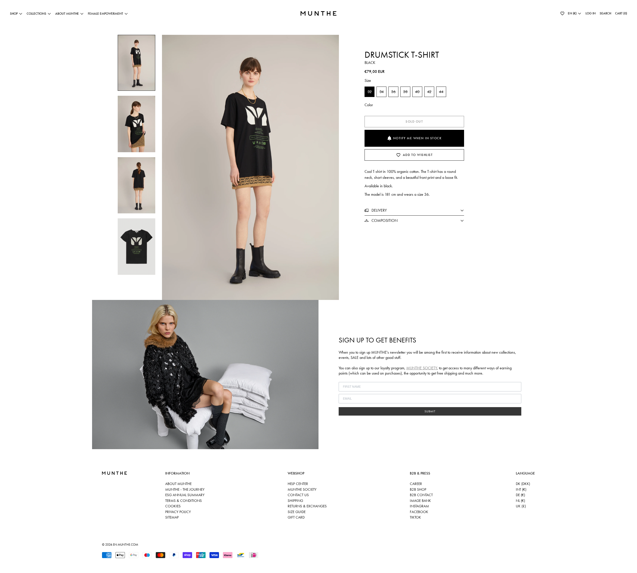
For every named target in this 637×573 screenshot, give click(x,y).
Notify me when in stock (417, 138)
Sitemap (172, 517)
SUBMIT (430, 411)
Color (369, 104)
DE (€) (520, 494)
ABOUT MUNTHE (178, 483)
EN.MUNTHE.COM (125, 544)
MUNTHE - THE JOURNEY (185, 489)
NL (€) (520, 500)
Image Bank (420, 500)
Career (416, 483)
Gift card (296, 517)
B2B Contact (421, 494)
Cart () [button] (621, 13)
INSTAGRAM (419, 506)
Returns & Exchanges (307, 506)
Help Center (298, 483)
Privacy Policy (178, 511)
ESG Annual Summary (185, 494)
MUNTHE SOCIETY (421, 368)
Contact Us (298, 494)
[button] (562, 13)
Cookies (173, 506)
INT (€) (521, 489)
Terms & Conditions (183, 500)
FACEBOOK (419, 511)
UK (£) (521, 506)
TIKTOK (415, 517)
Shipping (295, 500)
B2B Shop (418, 489)
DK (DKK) (523, 483)
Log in (590, 13)
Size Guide (297, 511)
